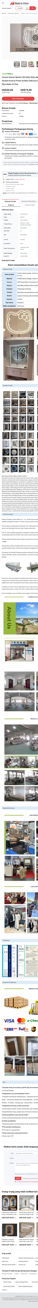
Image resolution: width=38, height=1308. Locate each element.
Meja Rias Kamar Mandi (8, 1264)
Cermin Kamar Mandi (32, 13)
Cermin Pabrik (7, 1282)
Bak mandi (5, 1261)
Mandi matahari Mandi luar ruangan (27, 1258)
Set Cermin (35, 1282)
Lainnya (4, 1290)
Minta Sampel (33, 103)
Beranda (4, 13)
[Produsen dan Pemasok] (19, 3)
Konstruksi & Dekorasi (13, 13)
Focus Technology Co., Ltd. (30, 1296)
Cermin (23, 13)
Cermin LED (22, 1264)
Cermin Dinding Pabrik (21, 1282)
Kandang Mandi (23, 1261)
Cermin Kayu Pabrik (9, 1286)
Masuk (5, 193)
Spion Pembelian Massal (25, 1286)
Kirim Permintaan (18, 99)
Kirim (18, 1178)
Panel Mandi (5, 1258)
